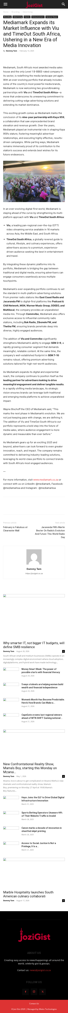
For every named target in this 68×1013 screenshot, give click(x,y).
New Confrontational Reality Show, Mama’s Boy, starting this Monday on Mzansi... (30, 768)
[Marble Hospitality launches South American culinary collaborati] (34, 873)
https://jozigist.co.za (34, 573)
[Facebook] (6, 58)
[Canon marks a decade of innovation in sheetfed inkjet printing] (11, 831)
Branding (16, 11)
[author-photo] (34, 564)
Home (6, 11)
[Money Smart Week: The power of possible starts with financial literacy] (11, 673)
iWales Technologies (48, 1009)
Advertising (28, 11)
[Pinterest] (21, 58)
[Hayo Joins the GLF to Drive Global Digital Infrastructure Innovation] (11, 801)
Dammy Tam (11, 51)
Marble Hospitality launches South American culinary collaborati (28, 894)
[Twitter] (13, 58)
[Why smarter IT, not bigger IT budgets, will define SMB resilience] (34, 616)
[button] (5, 4)
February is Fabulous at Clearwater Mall (15, 529)
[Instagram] (34, 992)
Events (27, 17)
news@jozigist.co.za (40, 970)
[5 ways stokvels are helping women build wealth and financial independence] (11, 688)
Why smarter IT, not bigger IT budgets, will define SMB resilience (34, 645)
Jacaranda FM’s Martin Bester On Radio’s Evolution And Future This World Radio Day (50, 532)
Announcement (38, 17)
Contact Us (34, 1003)
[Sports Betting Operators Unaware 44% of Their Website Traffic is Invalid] (11, 816)
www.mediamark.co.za (45, 479)
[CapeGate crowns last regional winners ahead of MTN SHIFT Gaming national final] (11, 718)
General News (51, 17)
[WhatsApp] (28, 58)
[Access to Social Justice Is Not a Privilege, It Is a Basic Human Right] (11, 847)
